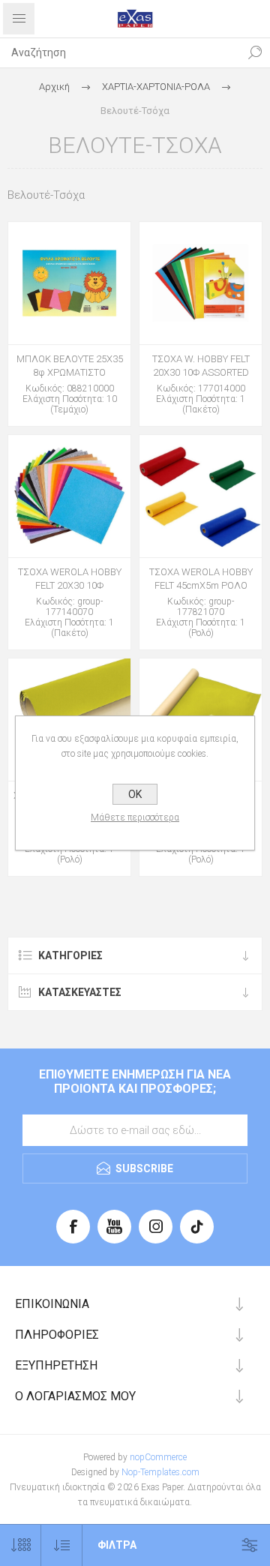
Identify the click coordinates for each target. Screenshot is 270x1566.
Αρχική (54, 86)
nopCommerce (158, 1457)
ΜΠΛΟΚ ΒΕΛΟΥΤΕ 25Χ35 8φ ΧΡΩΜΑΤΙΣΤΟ (69, 365)
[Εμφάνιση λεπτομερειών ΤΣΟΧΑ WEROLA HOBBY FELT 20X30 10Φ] (69, 496)
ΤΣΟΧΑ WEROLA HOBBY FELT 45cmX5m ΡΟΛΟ (201, 578)
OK (135, 794)
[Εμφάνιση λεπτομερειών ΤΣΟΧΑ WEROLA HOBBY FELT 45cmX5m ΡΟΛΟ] (201, 496)
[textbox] (120, 53)
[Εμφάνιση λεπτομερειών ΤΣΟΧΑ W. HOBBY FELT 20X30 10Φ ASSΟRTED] (201, 283)
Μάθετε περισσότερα (135, 817)
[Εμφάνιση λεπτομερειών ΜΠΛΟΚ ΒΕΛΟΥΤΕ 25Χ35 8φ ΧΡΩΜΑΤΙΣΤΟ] (69, 283)
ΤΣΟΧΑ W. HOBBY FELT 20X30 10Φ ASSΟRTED (201, 365)
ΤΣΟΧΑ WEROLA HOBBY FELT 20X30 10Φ (70, 578)
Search (255, 53)
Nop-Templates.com (161, 1472)
